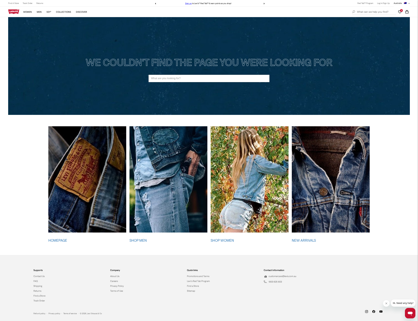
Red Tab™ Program (365, 3)
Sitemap (191, 291)
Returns (39, 3)
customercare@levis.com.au (282, 276)
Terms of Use (116, 291)
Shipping (37, 286)
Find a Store (39, 295)
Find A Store (13, 3)
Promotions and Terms (198, 276)
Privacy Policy (117, 286)
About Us (114, 276)
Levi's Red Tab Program (198, 281)
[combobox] (209, 78)
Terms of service (70, 313)
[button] (406, 11)
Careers (114, 281)
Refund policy (39, 313)
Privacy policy (54, 313)
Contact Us (39, 276)
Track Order (27, 3)
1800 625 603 (275, 281)
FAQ (35, 281)
